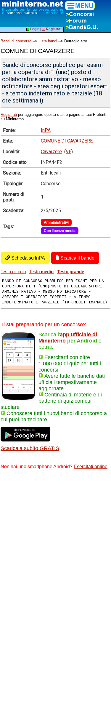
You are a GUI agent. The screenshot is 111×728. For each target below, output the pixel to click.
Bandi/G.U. (82, 27)
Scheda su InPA (27, 257)
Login (34, 29)
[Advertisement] (55, 533)
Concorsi (80, 14)
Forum (76, 20)
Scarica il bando (76, 257)
